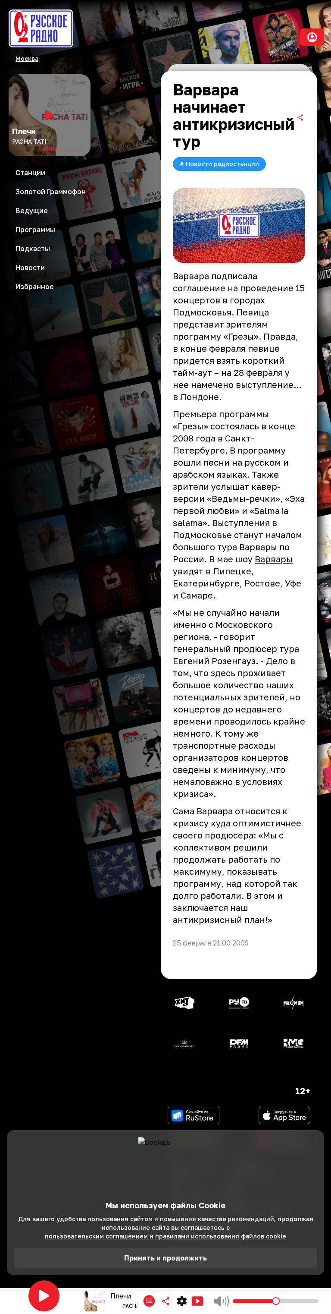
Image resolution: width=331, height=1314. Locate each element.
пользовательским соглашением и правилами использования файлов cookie (165, 1236)
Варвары (274, 559)
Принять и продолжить (165, 1258)
